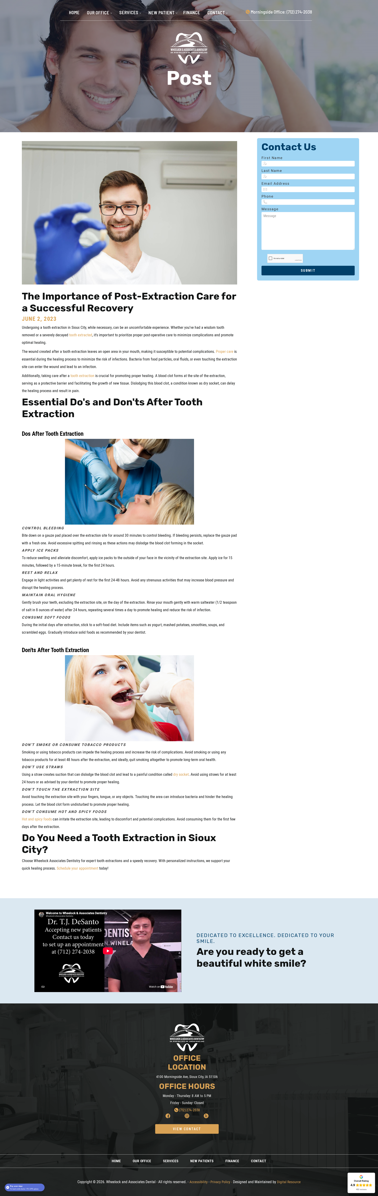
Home (74, 12)
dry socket (181, 774)
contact (258, 1161)
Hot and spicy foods (37, 819)
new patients (202, 1161)
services (171, 1161)
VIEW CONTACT (187, 1129)
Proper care (225, 351)
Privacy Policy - (221, 1182)
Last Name (271, 171)
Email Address (275, 184)
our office (142, 1161)
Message (270, 209)
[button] (99, 12)
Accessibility (198, 1182)
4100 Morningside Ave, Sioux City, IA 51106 (187, 1077)
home (116, 1161)
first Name (272, 158)
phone (267, 196)
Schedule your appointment (77, 868)
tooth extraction (82, 375)
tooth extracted (80, 335)
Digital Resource (289, 1182)
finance (191, 12)
